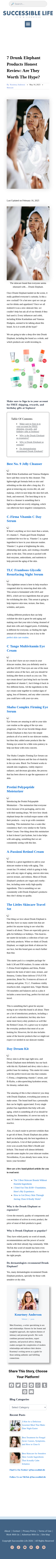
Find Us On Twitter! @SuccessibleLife (27, 1470)
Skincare (10, 88)
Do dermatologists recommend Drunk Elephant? (29, 449)
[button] (28, 24)
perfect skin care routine (17, 637)
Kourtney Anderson (28, 1314)
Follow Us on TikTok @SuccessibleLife (28, 1477)
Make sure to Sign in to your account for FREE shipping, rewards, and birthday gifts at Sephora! (28, 428)
